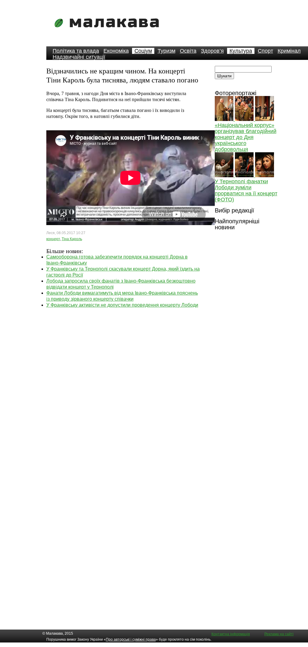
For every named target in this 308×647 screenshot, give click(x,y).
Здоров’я (212, 51)
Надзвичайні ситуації (79, 57)
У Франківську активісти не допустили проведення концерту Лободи (122, 305)
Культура (240, 51)
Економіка (116, 51)
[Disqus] (123, 383)
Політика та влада (76, 51)
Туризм (166, 51)
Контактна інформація (230, 634)
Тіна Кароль (72, 239)
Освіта (188, 51)
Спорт (265, 51)
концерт (53, 239)
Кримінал (289, 51)
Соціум (143, 51)
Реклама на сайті (279, 634)
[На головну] (108, 31)
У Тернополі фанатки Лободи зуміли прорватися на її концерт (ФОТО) (246, 190)
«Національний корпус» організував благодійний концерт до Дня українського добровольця (245, 137)
